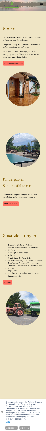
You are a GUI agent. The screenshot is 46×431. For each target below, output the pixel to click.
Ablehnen (25, 428)
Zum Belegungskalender (13, 63)
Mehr (8, 422)
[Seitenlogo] (12, 5)
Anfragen (7, 282)
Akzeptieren (11, 428)
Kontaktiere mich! (11, 204)
